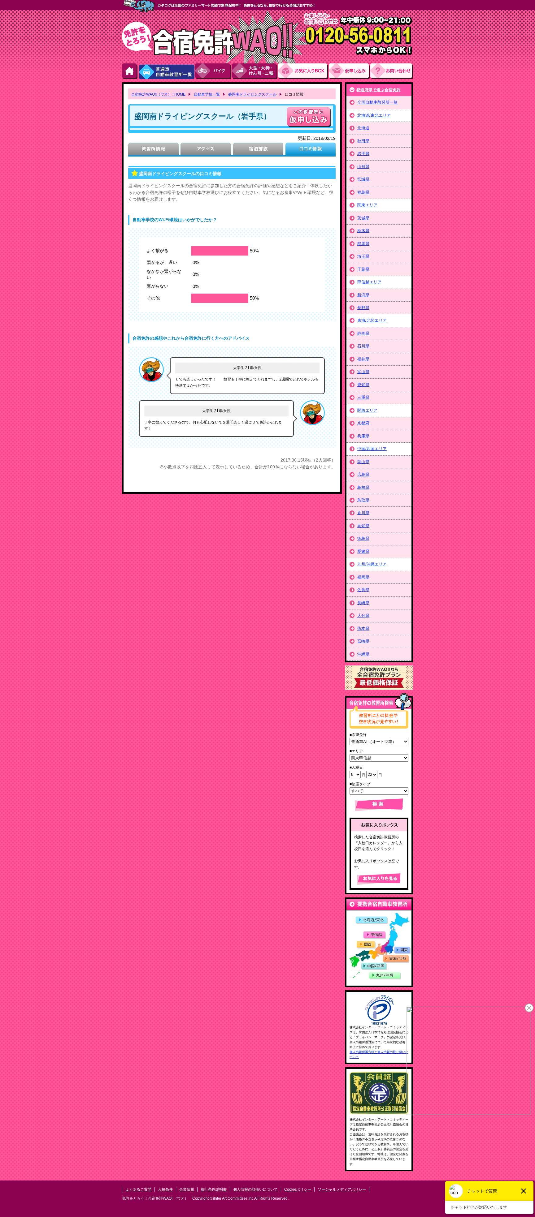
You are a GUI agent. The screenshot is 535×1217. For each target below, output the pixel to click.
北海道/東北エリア (374, 115)
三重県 (363, 397)
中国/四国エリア (372, 448)
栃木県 (363, 230)
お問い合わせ (391, 71)
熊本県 (363, 628)
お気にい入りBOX (303, 71)
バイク (213, 71)
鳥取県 (363, 500)
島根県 (363, 487)
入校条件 (165, 1189)
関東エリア (367, 205)
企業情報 (186, 1189)
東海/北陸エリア (372, 320)
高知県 (363, 525)
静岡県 (363, 333)
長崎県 (363, 602)
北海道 (363, 128)
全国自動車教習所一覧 (377, 102)
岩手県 (363, 153)
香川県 (363, 512)
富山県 (363, 371)
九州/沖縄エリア (372, 564)
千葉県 (363, 269)
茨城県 (363, 218)
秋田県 (363, 141)
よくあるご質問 (138, 1189)
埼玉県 (363, 256)
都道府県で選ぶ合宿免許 (378, 90)
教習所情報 (153, 150)
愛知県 (363, 384)
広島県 (363, 474)
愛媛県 (363, 551)
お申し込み (349, 71)
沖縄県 (363, 654)
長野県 (363, 307)
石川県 (363, 346)
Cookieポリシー (297, 1189)
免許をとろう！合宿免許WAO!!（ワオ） (155, 1198)
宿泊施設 (258, 150)
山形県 (363, 166)
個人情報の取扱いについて (255, 1189)
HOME (130, 71)
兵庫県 (363, 436)
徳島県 (363, 538)
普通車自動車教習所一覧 (166, 71)
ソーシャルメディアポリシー (342, 1189)
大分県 (363, 615)
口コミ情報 (310, 150)
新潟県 (363, 295)
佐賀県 (363, 589)
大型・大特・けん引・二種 (255, 71)
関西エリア (367, 410)
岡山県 (363, 461)
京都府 (363, 423)
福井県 (363, 359)
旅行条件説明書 (214, 1189)
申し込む (309, 117)
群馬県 (363, 243)
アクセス (206, 150)
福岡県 (363, 577)
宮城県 (363, 179)
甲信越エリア (369, 282)
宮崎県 (363, 641)
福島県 (363, 192)
